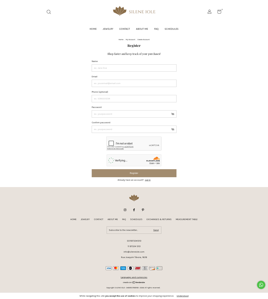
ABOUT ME (142, 28)
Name (95, 61)
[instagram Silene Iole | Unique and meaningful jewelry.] (125, 209)
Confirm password (101, 122)
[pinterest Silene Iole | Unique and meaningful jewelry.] (142, 209)
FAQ (156, 28)
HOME (93, 28)
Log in (148, 180)
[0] (218, 12)
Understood (183, 296)
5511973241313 (134, 241)
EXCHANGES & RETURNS (159, 219)
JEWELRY (108, 28)
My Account (130, 39)
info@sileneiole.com (134, 252)
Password (97, 107)
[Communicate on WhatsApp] (261, 285)
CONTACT (124, 28)
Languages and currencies (134, 277)
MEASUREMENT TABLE (187, 219)
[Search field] (50, 12)
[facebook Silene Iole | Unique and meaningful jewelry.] (134, 209)
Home (121, 39)
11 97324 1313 (134, 246)
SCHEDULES (171, 28)
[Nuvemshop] (134, 282)
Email (94, 76)
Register (134, 173)
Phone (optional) (100, 92)
